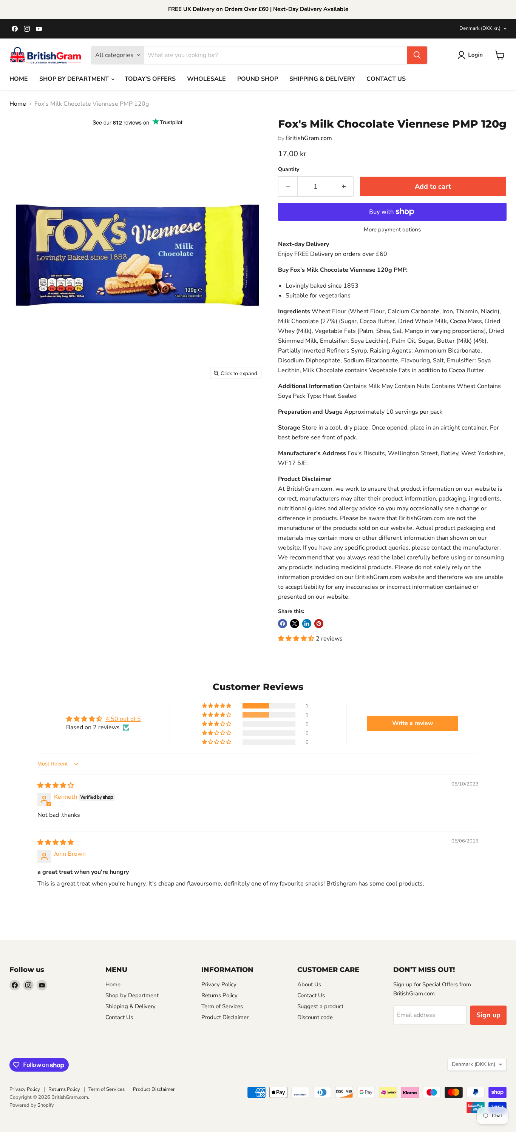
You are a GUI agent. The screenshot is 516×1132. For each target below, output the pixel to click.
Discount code (315, 1017)
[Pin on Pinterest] (318, 623)
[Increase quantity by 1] (344, 186)
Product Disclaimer (225, 1017)
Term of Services (222, 1006)
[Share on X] (294, 623)
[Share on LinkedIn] (306, 623)
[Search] (417, 55)
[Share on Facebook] (282, 623)
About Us (309, 984)
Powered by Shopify (31, 1105)
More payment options (392, 229)
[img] (55, 785)
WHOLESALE (206, 79)
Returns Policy (219, 995)
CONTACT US (386, 79)
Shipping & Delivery (130, 1006)
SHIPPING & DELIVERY (322, 79)
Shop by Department (132, 995)
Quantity (288, 169)
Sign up (488, 1015)
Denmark (480, 28)
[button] (471, 55)
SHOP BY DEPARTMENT (74, 79)
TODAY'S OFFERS (150, 79)
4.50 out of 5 (123, 719)
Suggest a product (320, 1006)
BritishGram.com (309, 138)
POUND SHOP (257, 79)
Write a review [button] (412, 723)
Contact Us (119, 1017)
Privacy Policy (218, 984)
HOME (18, 79)
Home (17, 103)
